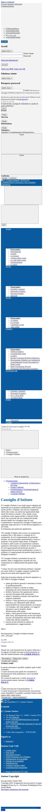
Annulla (4, 178)
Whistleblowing (12, 763)
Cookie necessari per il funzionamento (15, 689)
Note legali (10, 753)
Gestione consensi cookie (15, 765)
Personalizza (6, 658)
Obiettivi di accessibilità (15, 761)
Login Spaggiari (22, 99)
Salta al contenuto (7, 2)
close (4, 225)
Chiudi (4, 115)
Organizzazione (12, 452)
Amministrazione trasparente (16, 768)
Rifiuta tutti (20, 658)
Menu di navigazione (21, 477)
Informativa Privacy (13, 755)
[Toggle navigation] (20, 214)
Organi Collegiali (17, 487)
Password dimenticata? (9, 60)
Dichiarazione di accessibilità (17, 759)
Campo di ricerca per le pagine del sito (15, 426)
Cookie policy (11, 750)
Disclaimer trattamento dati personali (14, 789)
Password (27, 56)
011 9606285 (14, 717)
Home (8, 450)
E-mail (26, 90)
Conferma (12, 178)
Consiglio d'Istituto (18, 494)
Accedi (4, 41)
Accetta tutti (9, 661)
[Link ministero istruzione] (11, 4)
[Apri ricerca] (23, 195)
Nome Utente (29, 53)
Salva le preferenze (19, 697)
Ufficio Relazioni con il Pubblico (18, 757)
